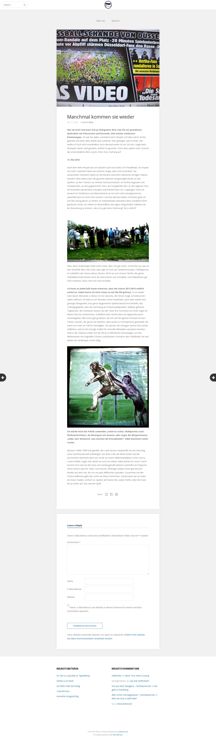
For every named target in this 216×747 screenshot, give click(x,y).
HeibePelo (116, 675)
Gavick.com (123, 731)
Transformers (63, 691)
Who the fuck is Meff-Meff (124, 698)
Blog (91, 122)
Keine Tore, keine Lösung (137, 675)
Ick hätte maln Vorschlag (68, 686)
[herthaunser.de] (108, 4)
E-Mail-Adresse (74, 589)
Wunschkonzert (124, 703)
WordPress (117, 735)
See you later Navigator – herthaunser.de (131, 686)
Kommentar (73, 542)
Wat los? (116, 20)
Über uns (100, 20)
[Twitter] (106, 494)
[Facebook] (111, 494)
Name (70, 581)
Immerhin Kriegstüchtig (68, 696)
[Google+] (116, 494)
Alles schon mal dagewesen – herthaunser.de (133, 694)
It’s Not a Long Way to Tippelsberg (73, 675)
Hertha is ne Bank (65, 681)
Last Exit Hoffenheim (139, 681)
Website (71, 597)
